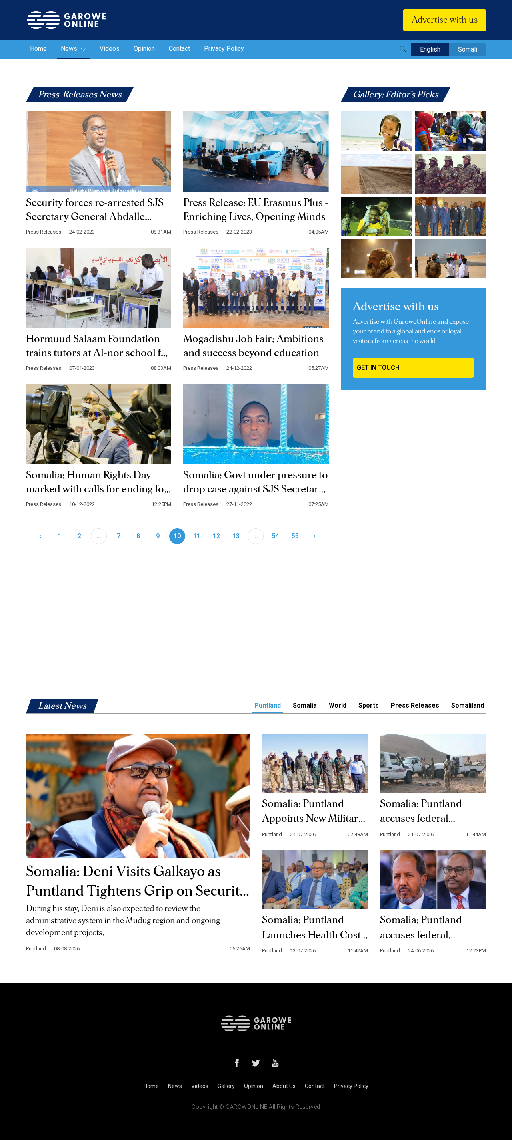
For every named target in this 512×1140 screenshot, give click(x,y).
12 (216, 536)
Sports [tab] (368, 705)
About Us (284, 1086)
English (430, 49)
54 (275, 536)
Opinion (144, 48)
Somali (467, 49)
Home (38, 48)
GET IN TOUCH (378, 367)
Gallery (226, 1086)
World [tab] (337, 705)
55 (294, 536)
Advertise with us (445, 20)
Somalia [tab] (305, 705)
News (70, 48)
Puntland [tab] (267, 705)
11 (196, 536)
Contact (179, 48)
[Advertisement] (413, 456)
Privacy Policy (224, 48)
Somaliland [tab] (467, 705)
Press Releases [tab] (415, 705)
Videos (110, 48)
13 (236, 536)
